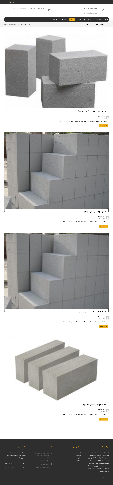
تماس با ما (78, 458)
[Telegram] (103, 477)
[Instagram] (107, 477)
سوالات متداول (77, 461)
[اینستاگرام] (13, 2)
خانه (80, 453)
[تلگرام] (10, 2)
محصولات (78, 455)
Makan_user (101, 116)
